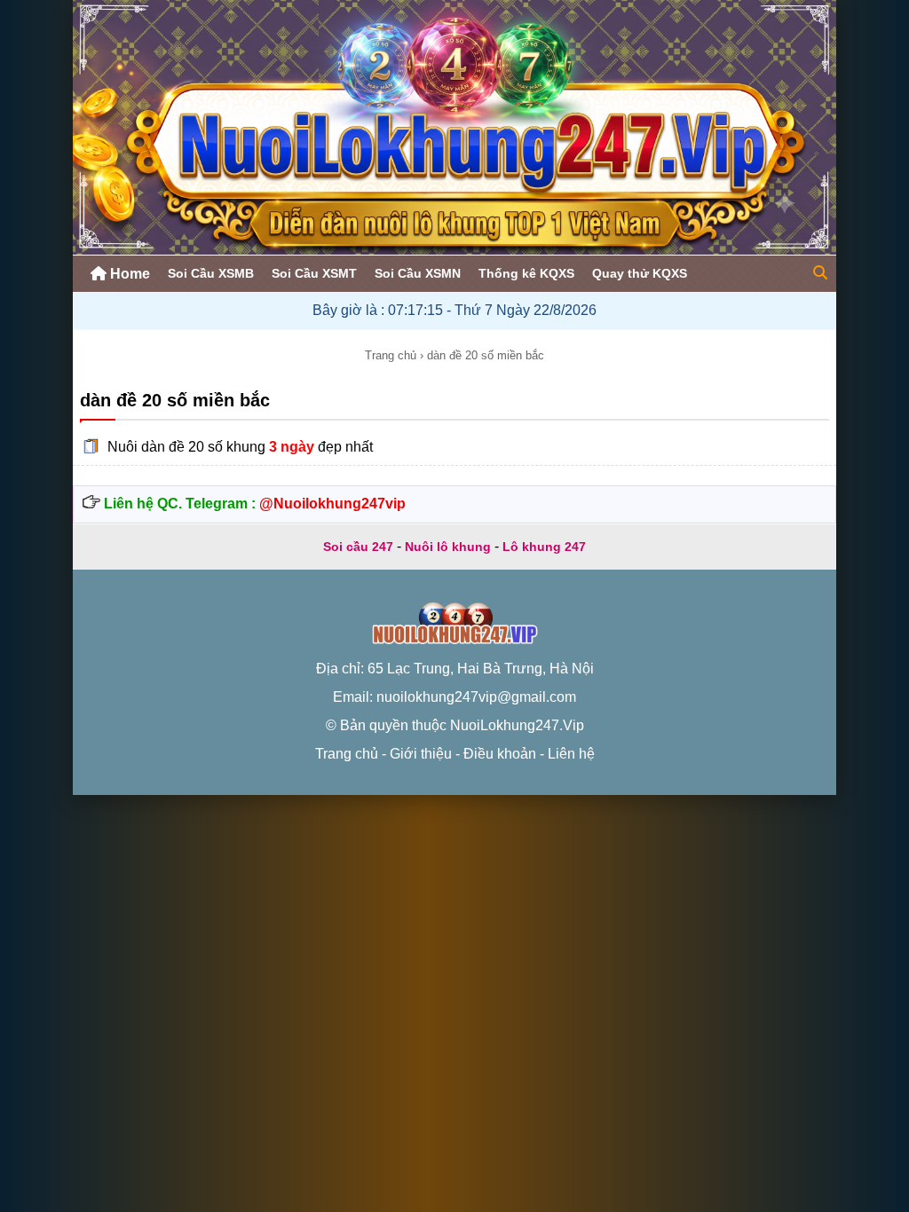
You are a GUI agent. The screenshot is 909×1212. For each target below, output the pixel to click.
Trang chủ (390, 355)
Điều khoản (499, 753)
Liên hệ (571, 753)
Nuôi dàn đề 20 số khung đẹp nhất (240, 446)
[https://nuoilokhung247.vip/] (454, 249)
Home (128, 273)
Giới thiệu (421, 753)
